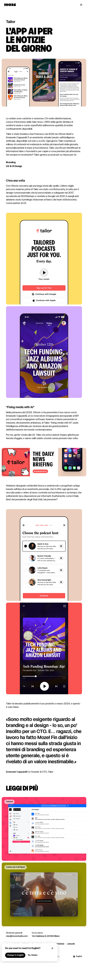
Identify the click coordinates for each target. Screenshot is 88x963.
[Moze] (10, 4)
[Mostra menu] (81, 4)
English (79, 956)
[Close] (52, 948)
